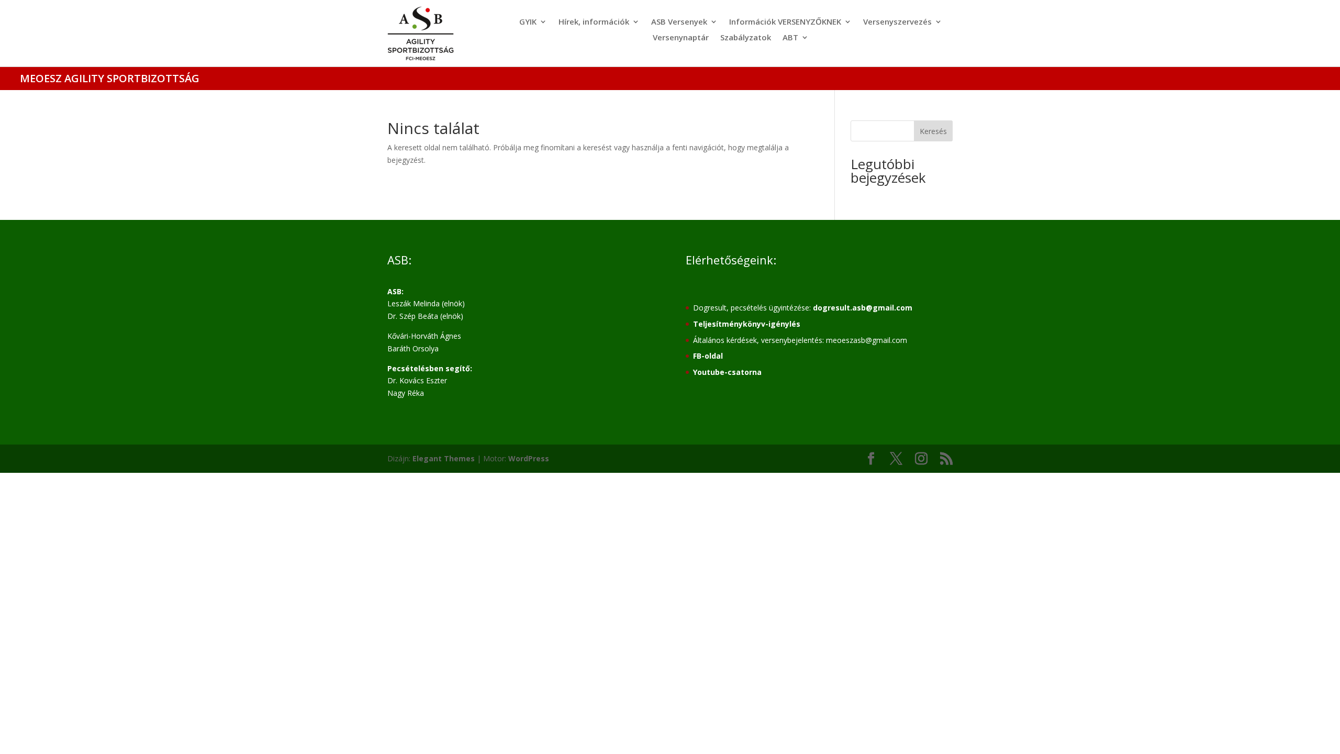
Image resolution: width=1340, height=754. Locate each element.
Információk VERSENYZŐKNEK (785, 22)
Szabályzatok (745, 38)
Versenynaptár (681, 38)
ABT (790, 38)
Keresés (933, 131)
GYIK (528, 22)
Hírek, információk (594, 22)
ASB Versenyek (679, 22)
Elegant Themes (443, 458)
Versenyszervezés (897, 22)
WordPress (528, 458)
